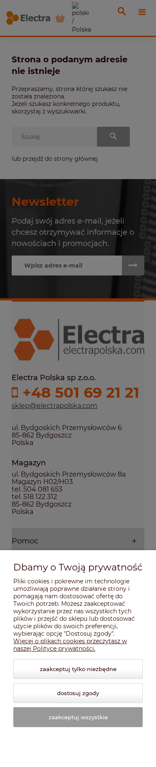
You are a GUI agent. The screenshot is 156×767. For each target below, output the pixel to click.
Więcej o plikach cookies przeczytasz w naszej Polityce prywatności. (70, 644)
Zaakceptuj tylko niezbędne (78, 669)
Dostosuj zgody (78, 693)
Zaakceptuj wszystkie (78, 717)
